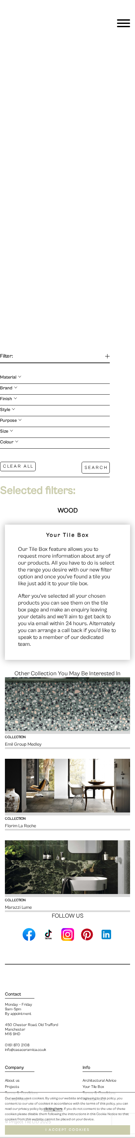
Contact (13, 994)
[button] (124, 168)
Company (14, 1067)
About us (12, 1080)
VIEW (27, 48)
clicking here (53, 1109)
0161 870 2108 (17, 1045)
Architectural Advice (99, 1080)
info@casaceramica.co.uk (25, 1050)
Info (86, 1067)
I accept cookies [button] (68, 1130)
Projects (12, 1087)
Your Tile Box (93, 1087)
